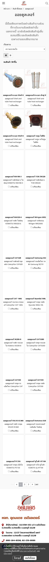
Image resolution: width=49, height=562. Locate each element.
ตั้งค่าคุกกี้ (17, 558)
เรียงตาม (8, 44)
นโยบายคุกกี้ (8, 553)
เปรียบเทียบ (14, 105)
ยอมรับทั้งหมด (30, 558)
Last (36, 484)
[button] (46, 3)
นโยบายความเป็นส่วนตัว (28, 551)
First (12, 484)
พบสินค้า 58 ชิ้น (10, 62)
